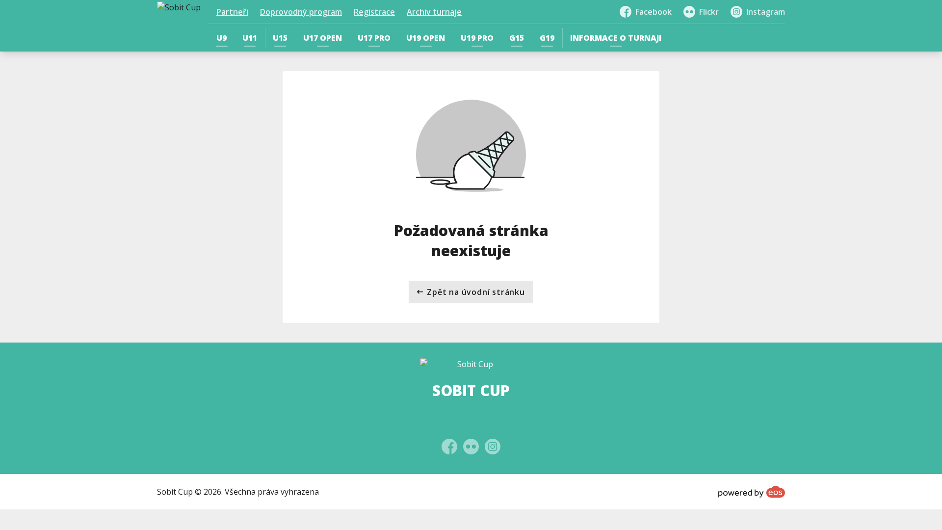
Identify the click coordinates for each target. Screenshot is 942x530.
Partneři (232, 11)
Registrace (374, 11)
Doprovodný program (301, 11)
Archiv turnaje (434, 11)
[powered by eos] (751, 492)
